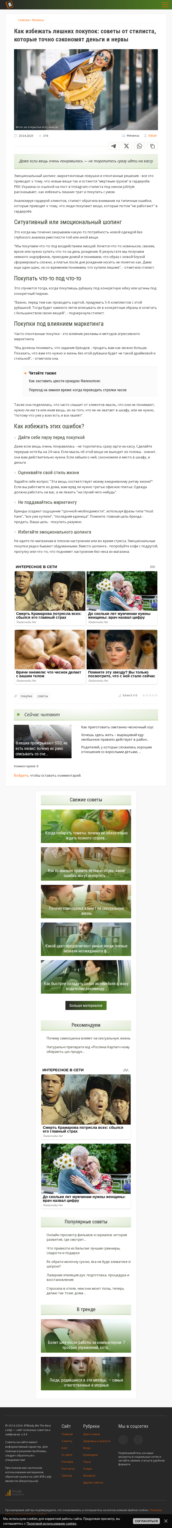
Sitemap (67, 1475)
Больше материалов (86, 1005)
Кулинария (90, 1455)
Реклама (67, 1462)
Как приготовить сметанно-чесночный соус (117, 727)
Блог (65, 1448)
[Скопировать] (152, 146)
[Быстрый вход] (153, 5)
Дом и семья (91, 1434)
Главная (67, 1434)
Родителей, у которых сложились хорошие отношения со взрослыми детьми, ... (116, 749)
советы (43, 696)
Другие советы (93, 1482)
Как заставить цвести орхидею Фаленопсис (64, 380)
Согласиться (146, 1521)
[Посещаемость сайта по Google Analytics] (14, 1493)
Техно (87, 1462)
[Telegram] (113, 146)
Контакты (68, 1468)
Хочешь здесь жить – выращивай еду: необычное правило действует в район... (115, 737)
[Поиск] (142, 5)
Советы (67, 1441)
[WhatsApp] (139, 146)
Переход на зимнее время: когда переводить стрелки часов (77, 389)
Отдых (87, 1468)
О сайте (67, 1455)
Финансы (89, 1475)
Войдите (21, 775)
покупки (26, 696)
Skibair (152, 135)
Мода (86, 1448)
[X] (126, 146)
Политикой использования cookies (51, 1523)
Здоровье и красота (96, 1441)
